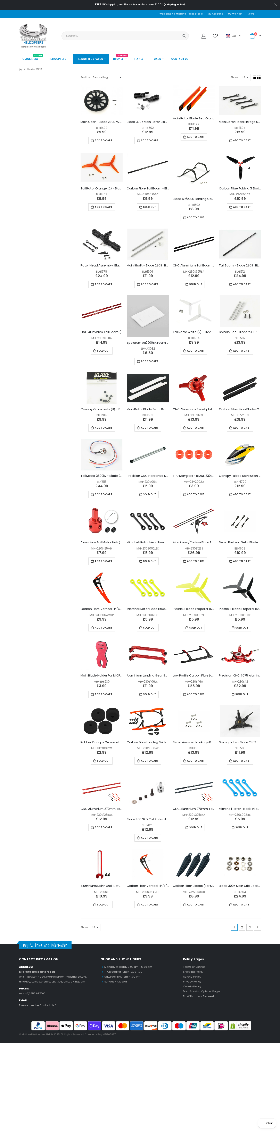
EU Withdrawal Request (198, 996)
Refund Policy (192, 977)
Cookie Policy (192, 986)
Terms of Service (194, 967)
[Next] (257, 927)
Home (20, 69)
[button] (233, 36)
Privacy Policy (192, 982)
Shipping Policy (174, 4)
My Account (215, 13)
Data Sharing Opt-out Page (201, 991)
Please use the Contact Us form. (40, 1005)
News (250, 13)
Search (184, 36)
